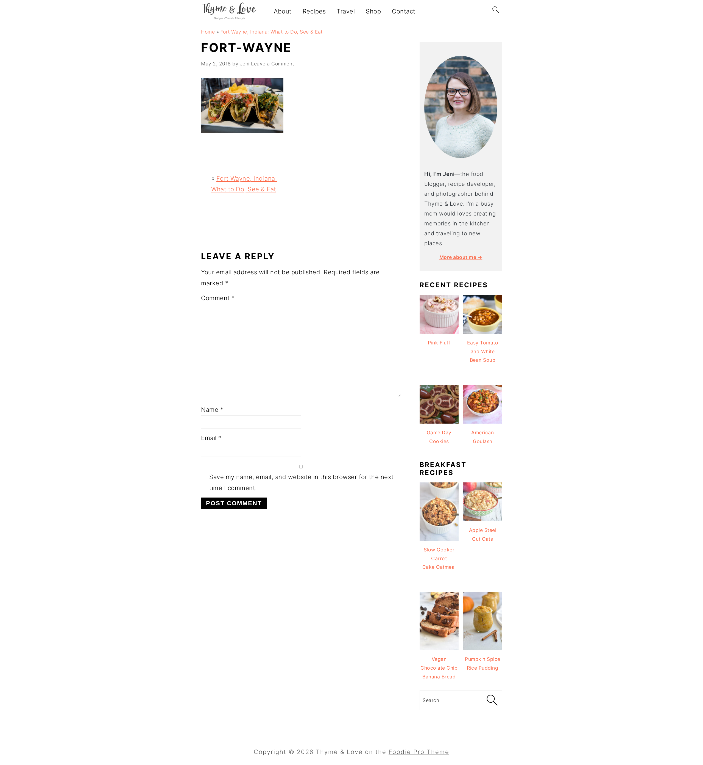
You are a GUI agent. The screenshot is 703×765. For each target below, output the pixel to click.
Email (211, 437)
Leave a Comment (272, 64)
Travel (346, 11)
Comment (218, 298)
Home (208, 32)
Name (212, 409)
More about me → (460, 257)
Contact (403, 11)
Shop (373, 11)
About (283, 11)
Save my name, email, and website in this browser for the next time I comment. (301, 482)
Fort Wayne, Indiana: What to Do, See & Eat (272, 32)
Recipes (314, 11)
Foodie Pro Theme (419, 751)
